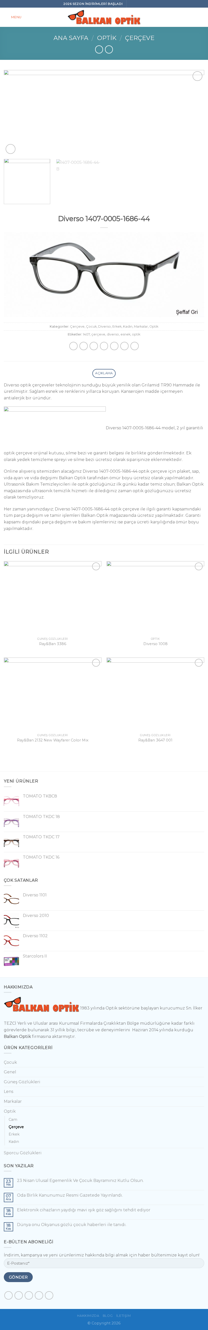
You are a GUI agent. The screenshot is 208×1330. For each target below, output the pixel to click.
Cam (13, 1119)
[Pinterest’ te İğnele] (114, 346)
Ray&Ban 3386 (52, 644)
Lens (8, 1091)
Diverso (104, 326)
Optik (106, 38)
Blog (108, 1316)
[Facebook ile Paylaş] (83, 346)
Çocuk (91, 326)
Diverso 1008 (155, 644)
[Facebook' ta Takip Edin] (131, 4)
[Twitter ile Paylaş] (94, 346)
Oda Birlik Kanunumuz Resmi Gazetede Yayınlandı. (70, 1195)
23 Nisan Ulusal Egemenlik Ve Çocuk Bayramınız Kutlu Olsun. (80, 1180)
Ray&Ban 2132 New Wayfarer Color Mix (53, 740)
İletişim (123, 1316)
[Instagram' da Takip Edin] (137, 4)
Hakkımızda (88, 1316)
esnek (125, 334)
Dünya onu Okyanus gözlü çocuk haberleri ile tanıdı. (71, 1224)
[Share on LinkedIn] (134, 346)
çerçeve (98, 334)
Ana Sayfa (71, 38)
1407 (86, 334)
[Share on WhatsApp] (73, 346)
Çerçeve (139, 38)
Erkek (117, 326)
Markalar (141, 326)
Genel (10, 1072)
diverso (113, 334)
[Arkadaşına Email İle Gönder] (104, 346)
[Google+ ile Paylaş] (124, 346)
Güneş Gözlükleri (22, 1081)
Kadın (127, 326)
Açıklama (104, 373)
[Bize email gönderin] (142, 4)
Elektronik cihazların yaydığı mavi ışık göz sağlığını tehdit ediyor (83, 1210)
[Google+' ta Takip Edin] (49, 1295)
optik (136, 334)
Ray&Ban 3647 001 (155, 740)
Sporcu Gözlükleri (23, 1152)
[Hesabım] (201, 17)
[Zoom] (10, 149)
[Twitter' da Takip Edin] (29, 1295)
